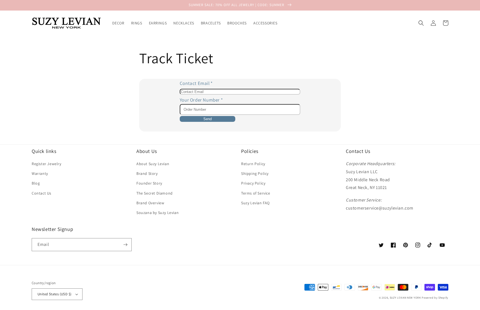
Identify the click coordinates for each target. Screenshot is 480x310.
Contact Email (196, 83)
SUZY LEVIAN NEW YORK (405, 297)
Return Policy (253, 163)
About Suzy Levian (152, 163)
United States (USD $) (54, 294)
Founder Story (149, 183)
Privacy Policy (253, 183)
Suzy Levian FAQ (255, 202)
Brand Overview (150, 202)
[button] (421, 23)
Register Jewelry (46, 163)
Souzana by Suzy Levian (157, 212)
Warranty (40, 173)
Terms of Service (255, 193)
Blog (36, 183)
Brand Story (147, 173)
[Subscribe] (125, 244)
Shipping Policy (255, 173)
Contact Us (41, 193)
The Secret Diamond (154, 193)
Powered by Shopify (435, 297)
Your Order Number (201, 100)
